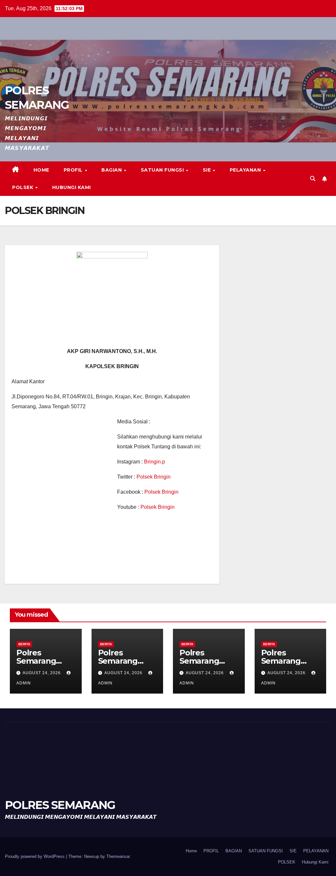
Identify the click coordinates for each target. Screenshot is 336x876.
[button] (312, 178)
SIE (207, 170)
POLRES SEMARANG (60, 805)
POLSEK (23, 187)
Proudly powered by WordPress (35, 856)
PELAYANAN (246, 170)
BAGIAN (112, 170)
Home (41, 170)
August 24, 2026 (42, 673)
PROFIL (74, 170)
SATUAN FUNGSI (163, 170)
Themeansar (118, 856)
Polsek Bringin (153, 477)
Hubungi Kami (71, 187)
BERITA (24, 644)
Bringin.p (154, 461)
